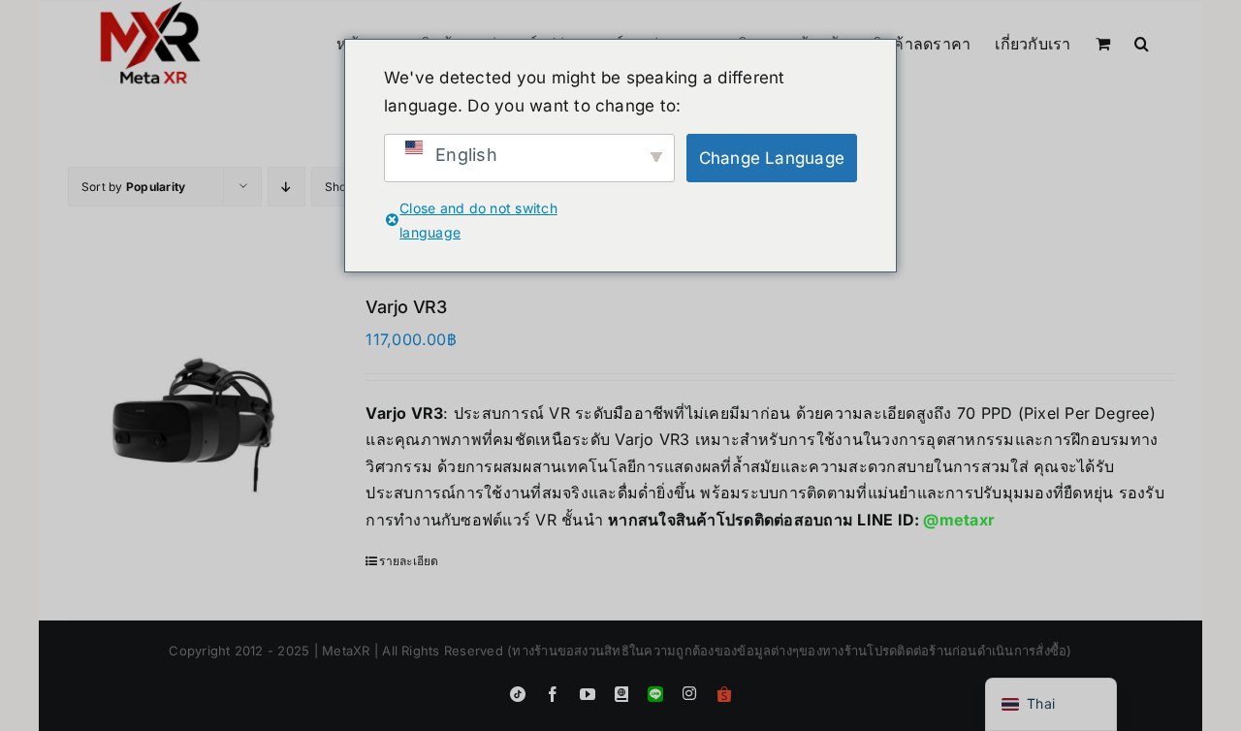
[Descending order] (286, 187)
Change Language (772, 158)
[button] (1141, 41)
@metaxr (959, 519)
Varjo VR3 (406, 307)
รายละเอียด (408, 561)
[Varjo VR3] (194, 422)
